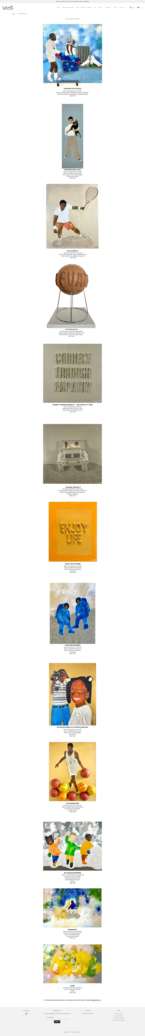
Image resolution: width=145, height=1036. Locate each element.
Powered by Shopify (77, 1032)
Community (122, 7)
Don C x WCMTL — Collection (84, 7)
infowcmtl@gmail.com (93, 1000)
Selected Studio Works (68, 7)
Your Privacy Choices (118, 1018)
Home (58, 7)
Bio (95, 7)
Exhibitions (108, 7)
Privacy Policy (118, 1016)
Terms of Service (118, 1013)
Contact (115, 7)
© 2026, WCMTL (66, 1032)
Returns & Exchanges (118, 1020)
